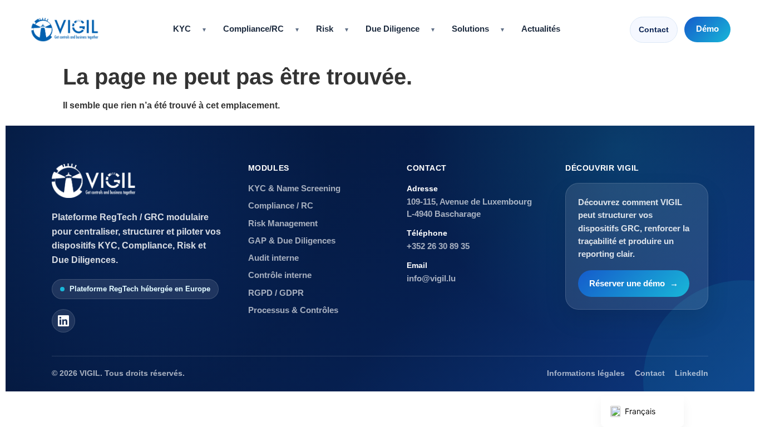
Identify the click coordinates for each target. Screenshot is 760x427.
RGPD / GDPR (276, 292)
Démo (707, 28)
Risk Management (283, 223)
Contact (654, 29)
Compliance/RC (253, 28)
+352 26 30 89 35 (438, 246)
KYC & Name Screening (294, 188)
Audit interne (273, 257)
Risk (324, 28)
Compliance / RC (280, 205)
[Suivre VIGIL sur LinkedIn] (63, 320)
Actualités (540, 28)
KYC (182, 28)
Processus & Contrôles (293, 310)
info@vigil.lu (431, 278)
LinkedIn (691, 373)
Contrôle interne (280, 275)
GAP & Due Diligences (291, 240)
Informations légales (586, 373)
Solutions (470, 28)
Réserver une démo (633, 283)
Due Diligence (393, 28)
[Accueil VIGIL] (64, 29)
